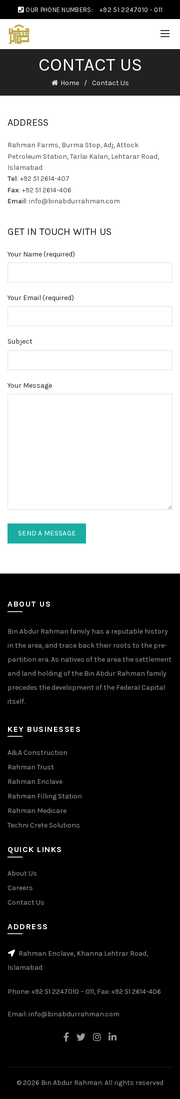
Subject (20, 341)
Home (69, 83)
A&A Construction (38, 752)
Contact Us (26, 902)
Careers (20, 888)
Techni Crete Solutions (44, 825)
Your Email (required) (41, 298)
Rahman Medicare (37, 810)
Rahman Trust (31, 767)
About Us (22, 873)
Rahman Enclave (35, 781)
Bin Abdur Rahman (71, 1082)
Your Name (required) (41, 254)
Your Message (30, 385)
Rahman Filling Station (45, 796)
